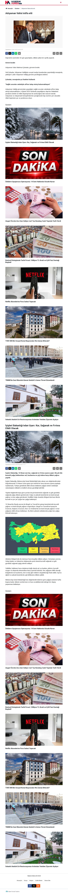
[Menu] (61, 2)
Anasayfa (10, 8)
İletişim (31, 880)
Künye (25, 880)
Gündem (17, 8)
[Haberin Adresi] (13, 2)
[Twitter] (9, 53)
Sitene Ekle (47, 880)
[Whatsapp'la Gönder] (16, 53)
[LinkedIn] (13, 53)
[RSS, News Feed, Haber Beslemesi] (38, 885)
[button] (54, 53)
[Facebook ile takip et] (30, 885)
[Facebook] (6, 53)
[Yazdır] (19, 53)
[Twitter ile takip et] (34, 885)
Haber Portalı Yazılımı (13, 891)
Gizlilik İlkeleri (38, 880)
